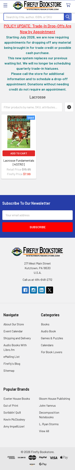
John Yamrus (47, 405)
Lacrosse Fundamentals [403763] (18, 162)
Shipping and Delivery (17, 338)
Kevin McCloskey (14, 419)
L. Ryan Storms (49, 424)
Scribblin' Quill (12, 412)
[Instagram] (33, 290)
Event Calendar (13, 331)
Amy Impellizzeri (14, 426)
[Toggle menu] (5, 5)
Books (45, 324)
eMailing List (11, 356)
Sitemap (8, 370)
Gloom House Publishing (54, 398)
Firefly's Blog (11, 363)
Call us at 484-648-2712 (37, 279)
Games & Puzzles (52, 338)
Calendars (47, 345)
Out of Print (10, 405)
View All (44, 431)
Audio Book (48, 331)
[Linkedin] (41, 290)
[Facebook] (25, 290)
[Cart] (69, 5)
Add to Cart (18, 153)
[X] (49, 290)
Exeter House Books (16, 398)
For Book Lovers (51, 352)
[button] (69, 107)
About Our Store (13, 324)
